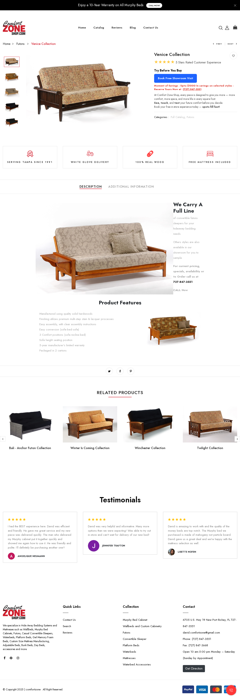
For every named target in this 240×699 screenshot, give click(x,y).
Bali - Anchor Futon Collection (30, 448)
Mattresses (129, 658)
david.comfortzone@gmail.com (201, 633)
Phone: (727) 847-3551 (197, 639)
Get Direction (193, 668)
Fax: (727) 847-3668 (195, 645)
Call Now (154, 5)
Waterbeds (129, 652)
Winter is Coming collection (90, 448)
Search (67, 626)
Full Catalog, (179, 117)
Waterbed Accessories (137, 664)
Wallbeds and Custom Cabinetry (142, 626)
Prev (219, 44)
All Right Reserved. (52, 689)
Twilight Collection (210, 448)
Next (231, 44)
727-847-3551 (183, 282)
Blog (133, 28)
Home (82, 28)
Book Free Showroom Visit (175, 78)
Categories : (161, 117)
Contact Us (150, 28)
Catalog (98, 28)
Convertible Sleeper (134, 639)
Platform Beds (131, 645)
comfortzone (33, 689)
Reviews (117, 28)
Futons (21, 44)
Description (91, 186)
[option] (12, 62)
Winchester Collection (150, 448)
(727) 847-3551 (192, 89)
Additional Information (131, 186)
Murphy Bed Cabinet (135, 620)
